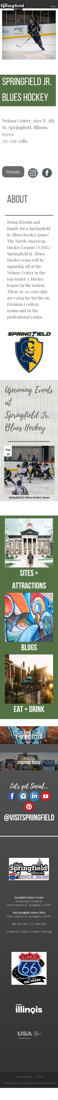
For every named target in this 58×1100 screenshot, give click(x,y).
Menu (53, 6)
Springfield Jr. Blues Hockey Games (29, 497)
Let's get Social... (29, 786)
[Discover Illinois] (29, 1034)
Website (13, 172)
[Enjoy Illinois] (29, 1008)
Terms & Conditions (24, 1076)
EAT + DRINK (29, 710)
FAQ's (25, 931)
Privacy (39, 1076)
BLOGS (29, 648)
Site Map (47, 931)
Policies (35, 931)
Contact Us (12, 931)
